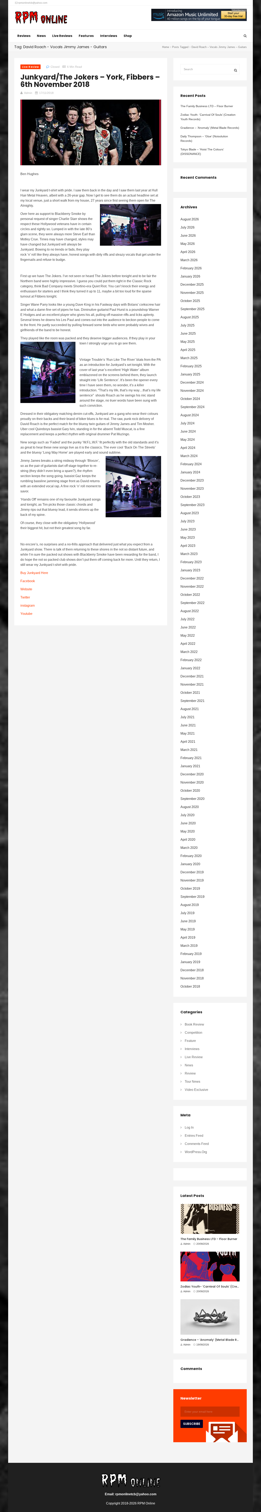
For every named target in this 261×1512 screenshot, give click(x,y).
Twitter (25, 597)
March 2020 (189, 847)
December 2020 (192, 774)
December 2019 (192, 872)
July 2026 (187, 227)
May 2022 (187, 635)
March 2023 (189, 554)
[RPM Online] (41, 18)
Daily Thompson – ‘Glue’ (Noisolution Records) (204, 138)
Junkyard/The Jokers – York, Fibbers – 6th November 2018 (90, 80)
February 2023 (191, 562)
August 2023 (189, 513)
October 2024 (190, 399)
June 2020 (188, 823)
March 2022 (189, 652)
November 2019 (192, 880)
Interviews (108, 36)
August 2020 (189, 807)
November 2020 (192, 782)
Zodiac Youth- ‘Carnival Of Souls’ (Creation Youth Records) (208, 117)
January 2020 (190, 864)
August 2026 (189, 219)
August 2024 (189, 415)
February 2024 (191, 464)
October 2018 (190, 986)
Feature (190, 1040)
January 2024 (190, 472)
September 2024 (192, 407)
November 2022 (192, 586)
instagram (27, 605)
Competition (193, 1032)
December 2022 (192, 578)
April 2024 (187, 448)
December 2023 (192, 480)
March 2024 (189, 456)
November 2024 (192, 390)
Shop (128, 36)
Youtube (26, 613)
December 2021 (192, 676)
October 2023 (190, 496)
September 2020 (192, 798)
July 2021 (187, 717)
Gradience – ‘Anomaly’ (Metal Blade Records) (209, 127)
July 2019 (187, 913)
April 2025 (187, 350)
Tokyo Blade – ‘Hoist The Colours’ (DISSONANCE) (202, 151)
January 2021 (190, 766)
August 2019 (189, 905)
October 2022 (190, 594)
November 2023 (192, 488)
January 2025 (190, 374)
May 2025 (187, 341)
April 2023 (187, 545)
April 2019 (187, 937)
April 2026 (187, 252)
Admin (28, 92)
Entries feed (194, 1135)
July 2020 (187, 815)
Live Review (30, 67)
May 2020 (187, 831)
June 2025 (188, 333)
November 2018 (192, 978)
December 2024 (192, 382)
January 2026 (190, 276)
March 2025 (189, 358)
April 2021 (187, 741)
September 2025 (192, 309)
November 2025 (192, 292)
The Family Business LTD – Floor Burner (206, 106)
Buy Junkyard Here (34, 573)
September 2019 (192, 896)
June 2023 (188, 529)
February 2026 (191, 268)
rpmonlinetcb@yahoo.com (32, 2)
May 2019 (187, 929)
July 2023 (187, 521)
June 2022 (188, 627)
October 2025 (190, 301)
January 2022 (190, 668)
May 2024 (187, 439)
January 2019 (190, 962)
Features (86, 36)
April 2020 (187, 839)
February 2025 (191, 366)
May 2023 (187, 537)
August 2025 (189, 317)
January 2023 (190, 570)
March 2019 (189, 945)
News (41, 36)
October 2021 (190, 692)
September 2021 (192, 701)
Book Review (194, 1024)
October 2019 (190, 888)
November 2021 (192, 684)
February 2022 (191, 660)
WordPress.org (196, 1152)
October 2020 (190, 790)
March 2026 (189, 260)
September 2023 (192, 505)
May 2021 (187, 733)
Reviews (24, 36)
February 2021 (191, 758)
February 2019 (191, 954)
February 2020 (191, 856)
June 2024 (188, 431)
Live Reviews (62, 36)
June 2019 (188, 921)
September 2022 (192, 603)
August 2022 (189, 611)
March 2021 (189, 750)
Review (190, 1073)
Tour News (192, 1081)
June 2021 (188, 725)
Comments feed (197, 1144)
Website (26, 589)
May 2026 (187, 243)
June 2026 (188, 235)
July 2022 (187, 619)
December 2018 (192, 970)
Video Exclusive (196, 1089)
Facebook (28, 581)
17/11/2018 (46, 92)
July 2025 (187, 325)
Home (165, 47)
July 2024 (187, 423)
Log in (189, 1127)
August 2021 (189, 709)
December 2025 (192, 284)
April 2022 (187, 643)
